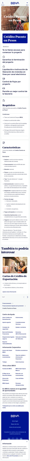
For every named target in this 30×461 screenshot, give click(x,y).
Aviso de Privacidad (12, 456)
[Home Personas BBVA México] (15, 3)
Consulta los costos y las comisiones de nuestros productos (15, 433)
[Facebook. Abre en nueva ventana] (9, 439)
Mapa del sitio (15, 424)
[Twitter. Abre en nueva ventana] (13, 439)
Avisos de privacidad (15, 427)
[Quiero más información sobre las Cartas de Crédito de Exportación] (15, 265)
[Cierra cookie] (27, 441)
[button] (27, 297)
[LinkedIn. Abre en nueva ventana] (21, 439)
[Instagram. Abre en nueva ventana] (17, 439)
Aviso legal (15, 421)
